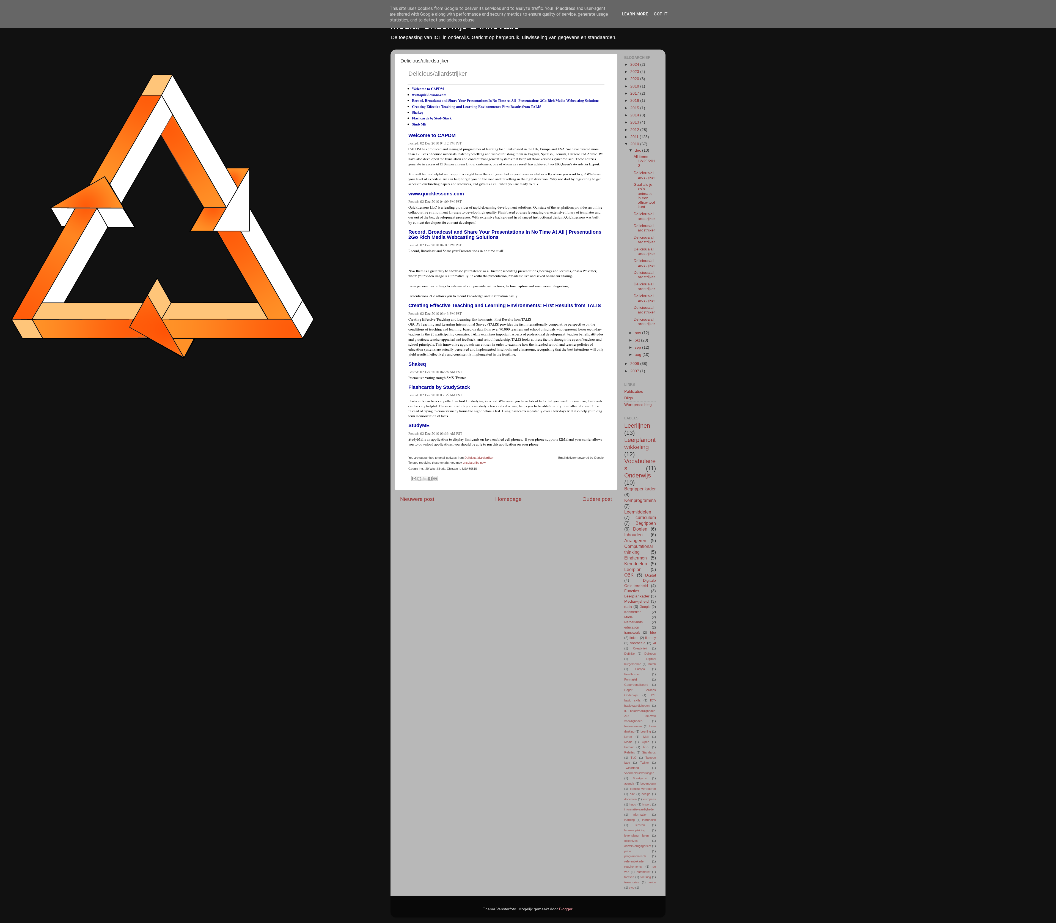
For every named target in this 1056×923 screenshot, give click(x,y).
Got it (661, 14)
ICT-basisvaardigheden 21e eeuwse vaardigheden (640, 716)
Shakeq (417, 112)
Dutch (652, 664)
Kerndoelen (635, 563)
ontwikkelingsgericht (637, 846)
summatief (643, 871)
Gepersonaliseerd (636, 684)
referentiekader (634, 861)
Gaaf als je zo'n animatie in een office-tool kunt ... (644, 195)
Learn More (635, 14)
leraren (640, 825)
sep (638, 347)
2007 (635, 371)
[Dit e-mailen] (414, 478)
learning (629, 819)
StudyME (419, 124)
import (646, 804)
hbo (653, 633)
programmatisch (635, 856)
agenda (629, 783)
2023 (635, 72)
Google (645, 607)
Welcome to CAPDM (428, 88)
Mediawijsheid (636, 601)
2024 (635, 64)
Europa (640, 669)
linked (634, 638)
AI (654, 643)
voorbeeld (637, 643)
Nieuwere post (417, 499)
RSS (646, 747)
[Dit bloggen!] (419, 478)
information (640, 814)
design (646, 794)
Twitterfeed (631, 767)
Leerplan (633, 569)
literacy (650, 638)
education (631, 627)
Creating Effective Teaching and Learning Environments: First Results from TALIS (476, 106)
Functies (631, 591)
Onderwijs (637, 475)
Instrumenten (633, 726)
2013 (635, 122)
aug (638, 355)
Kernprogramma (640, 500)
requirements (633, 866)
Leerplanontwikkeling (640, 443)
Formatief (630, 679)
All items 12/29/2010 (644, 161)
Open (645, 742)
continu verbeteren (643, 788)
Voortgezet (640, 778)
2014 (635, 115)
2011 (635, 137)
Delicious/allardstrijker (437, 73)
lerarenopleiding (634, 830)
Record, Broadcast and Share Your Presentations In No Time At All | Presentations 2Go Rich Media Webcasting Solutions (505, 100)
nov (638, 333)
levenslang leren (636, 835)
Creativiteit (640, 648)
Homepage (508, 499)
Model (629, 617)
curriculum (646, 517)
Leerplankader (637, 596)
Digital (650, 575)
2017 (635, 93)
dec (638, 150)
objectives (631, 840)
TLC (633, 757)
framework (632, 633)
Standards (649, 752)
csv (632, 794)
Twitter (644, 762)
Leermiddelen (637, 511)
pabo (627, 851)
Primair (629, 747)
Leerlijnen (637, 425)
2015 (635, 108)
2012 (635, 130)
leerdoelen (649, 819)
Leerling (645, 731)
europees (649, 799)
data (628, 607)
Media (628, 742)
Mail (645, 736)
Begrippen (646, 523)
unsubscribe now (474, 462)
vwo (631, 887)
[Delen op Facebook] (430, 478)
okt (638, 340)
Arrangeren (635, 540)
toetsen (629, 877)
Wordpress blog (638, 405)
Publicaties (633, 391)
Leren (628, 736)
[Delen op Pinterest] (435, 478)
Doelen (640, 528)
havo (632, 804)
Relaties (629, 752)
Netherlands (633, 622)
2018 (635, 86)
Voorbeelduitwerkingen (639, 773)
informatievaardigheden (639, 809)
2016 (635, 101)
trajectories (631, 882)
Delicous (650, 653)
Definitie (629, 653)
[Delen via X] (424, 478)
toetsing (645, 877)
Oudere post (597, 499)
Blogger (565, 909)
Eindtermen (635, 557)
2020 (635, 79)
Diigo (628, 398)
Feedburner (632, 674)
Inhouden (633, 534)
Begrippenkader (640, 488)
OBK (629, 574)
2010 (635, 144)
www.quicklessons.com (429, 94)
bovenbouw (648, 783)
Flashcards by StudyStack (432, 118)
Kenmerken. (633, 612)
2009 (635, 364)
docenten (630, 799)
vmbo (652, 882)
